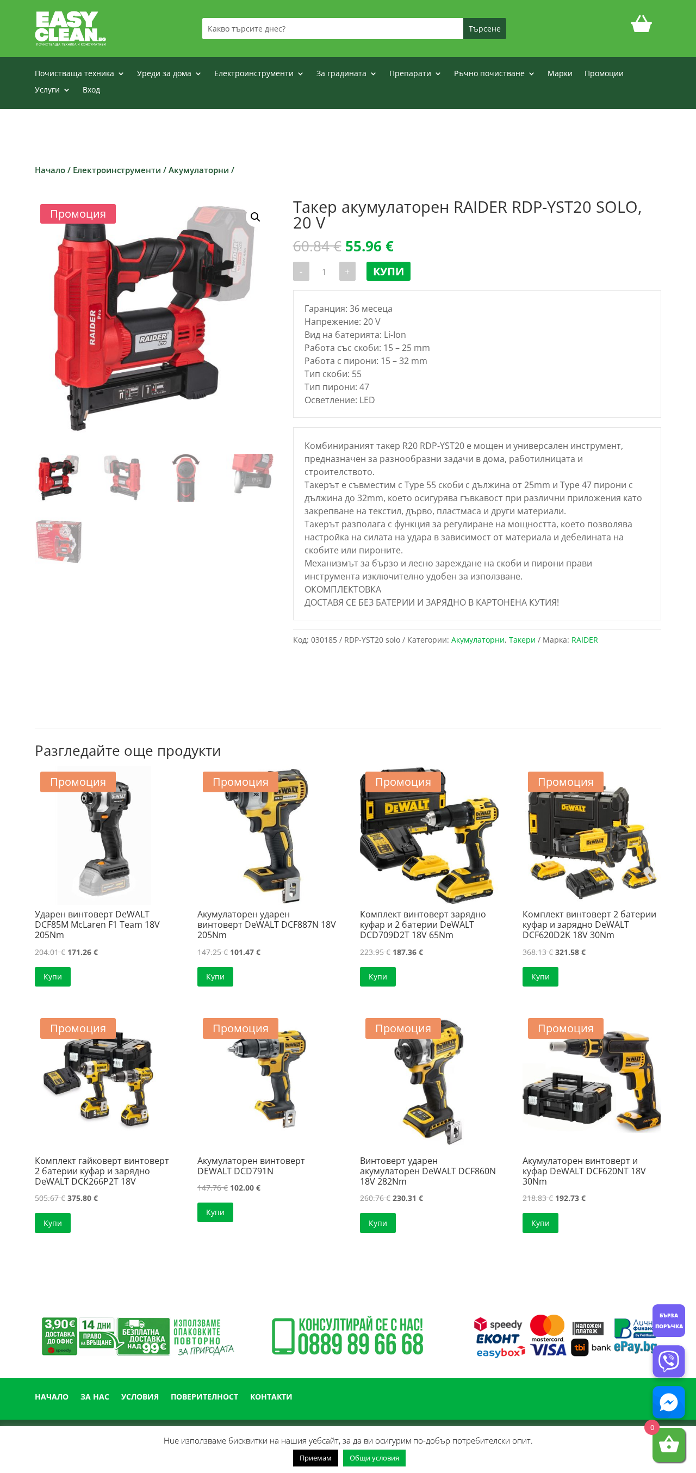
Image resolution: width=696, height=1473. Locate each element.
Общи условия (374, 1458)
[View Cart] (641, 29)
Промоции (604, 74)
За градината (341, 74)
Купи (388, 271)
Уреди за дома (164, 74)
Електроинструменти (254, 74)
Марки (560, 74)
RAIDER (584, 639)
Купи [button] (53, 976)
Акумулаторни (199, 169)
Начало (50, 169)
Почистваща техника (74, 74)
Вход (91, 90)
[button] (255, 217)
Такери (522, 639)
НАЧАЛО (52, 1397)
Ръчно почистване (489, 74)
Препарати (410, 74)
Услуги (47, 90)
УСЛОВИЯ (140, 1397)
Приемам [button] (316, 1458)
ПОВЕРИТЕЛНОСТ (204, 1397)
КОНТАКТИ (271, 1397)
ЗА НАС (94, 1397)
